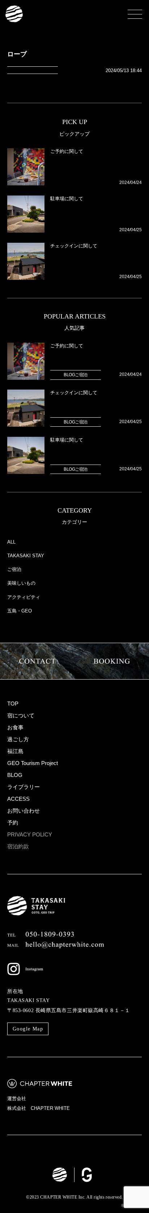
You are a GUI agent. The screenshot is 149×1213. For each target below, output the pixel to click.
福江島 (15, 751)
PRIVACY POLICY (29, 834)
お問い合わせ (23, 811)
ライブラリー (23, 787)
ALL (11, 542)
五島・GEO (19, 611)
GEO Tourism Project (32, 763)
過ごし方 (18, 739)
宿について (20, 715)
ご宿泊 (14, 569)
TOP (12, 703)
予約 (12, 822)
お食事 (15, 727)
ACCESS (18, 799)
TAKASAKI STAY (25, 555)
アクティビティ (23, 597)
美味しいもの (21, 583)
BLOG (14, 775)
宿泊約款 (18, 846)
